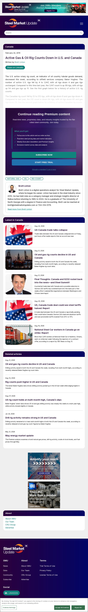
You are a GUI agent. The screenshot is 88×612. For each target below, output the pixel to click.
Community (8, 575)
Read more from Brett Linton (20, 209)
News (5, 566)
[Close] (84, 601)
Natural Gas (13, 179)
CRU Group (10, 525)
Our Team (9, 522)
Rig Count (36, 179)
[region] (44, 605)
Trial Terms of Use (47, 566)
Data (5, 570)
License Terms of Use (49, 575)
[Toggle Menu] (81, 24)
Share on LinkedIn (15, 67)
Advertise (9, 528)
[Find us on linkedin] (11, 592)
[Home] (27, 23)
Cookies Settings (9, 607)
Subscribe (7, 579)
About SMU (10, 519)
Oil (25, 179)
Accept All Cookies (62, 607)
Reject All (78, 607)
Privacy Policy (45, 570)
